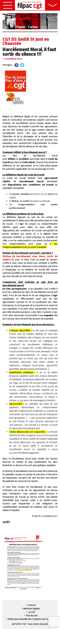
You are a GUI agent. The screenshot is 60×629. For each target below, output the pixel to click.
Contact (32, 605)
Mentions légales (31, 608)
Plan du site (32, 615)
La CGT (31, 612)
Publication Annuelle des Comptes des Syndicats (32, 619)
